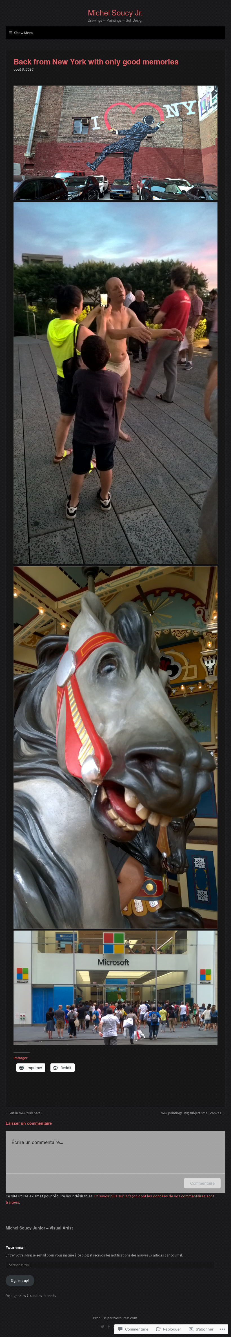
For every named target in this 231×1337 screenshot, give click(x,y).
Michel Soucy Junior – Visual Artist (39, 1228)
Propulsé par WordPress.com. (115, 1318)
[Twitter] (103, 1327)
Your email (16, 1247)
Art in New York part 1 (26, 1113)
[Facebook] (109, 1327)
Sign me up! (20, 1280)
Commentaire (202, 1183)
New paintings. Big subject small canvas (191, 1113)
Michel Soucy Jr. (115, 12)
